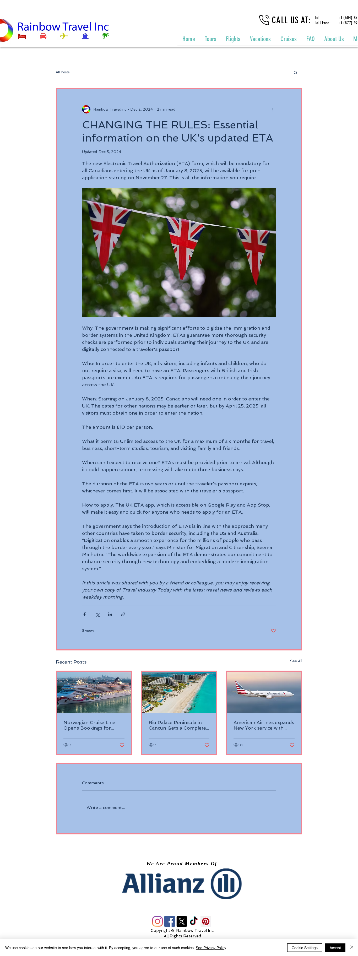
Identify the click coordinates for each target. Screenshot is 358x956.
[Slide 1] (174, 887)
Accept (335, 947)
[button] (295, 72)
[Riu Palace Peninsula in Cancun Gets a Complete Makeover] (179, 692)
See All (296, 661)
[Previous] (34, 883)
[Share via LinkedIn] (110, 614)
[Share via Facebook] (84, 614)
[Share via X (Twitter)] (97, 614)
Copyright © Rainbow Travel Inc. (182, 930)
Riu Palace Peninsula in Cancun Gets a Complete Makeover (177, 725)
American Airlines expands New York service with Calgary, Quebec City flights (264, 725)
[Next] (324, 883)
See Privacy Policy (211, 947)
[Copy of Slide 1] (179, 887)
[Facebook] (169, 921)
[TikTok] (193, 921)
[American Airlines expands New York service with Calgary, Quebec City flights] (264, 692)
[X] (181, 921)
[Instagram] (157, 921)
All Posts (63, 72)
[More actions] (273, 109)
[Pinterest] (205, 921)
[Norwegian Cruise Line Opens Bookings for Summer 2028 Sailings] (94, 692)
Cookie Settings (305, 947)
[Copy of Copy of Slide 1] (184, 887)
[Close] (352, 947)
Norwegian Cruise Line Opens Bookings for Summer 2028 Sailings (89, 725)
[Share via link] (123, 614)
